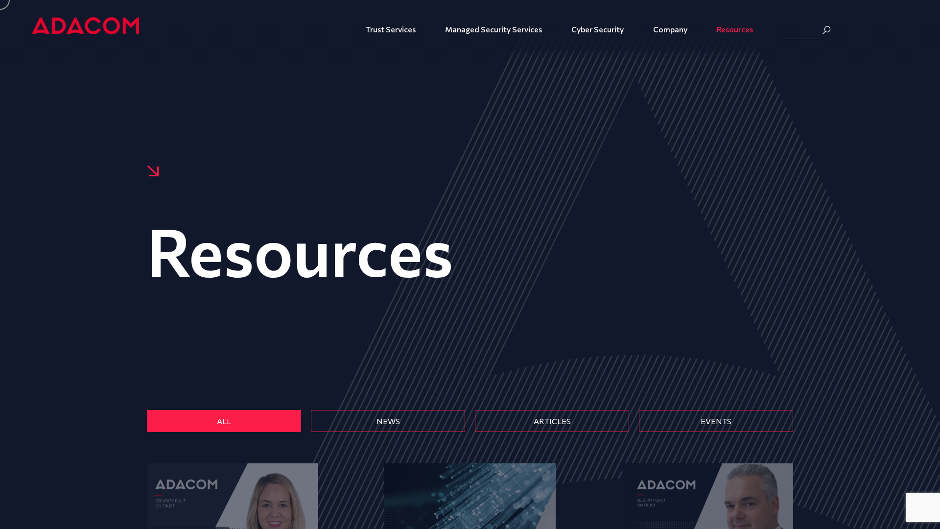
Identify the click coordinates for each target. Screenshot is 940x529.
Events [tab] (716, 421)
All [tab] (224, 421)
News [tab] (388, 421)
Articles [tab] (552, 421)
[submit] (826, 29)
